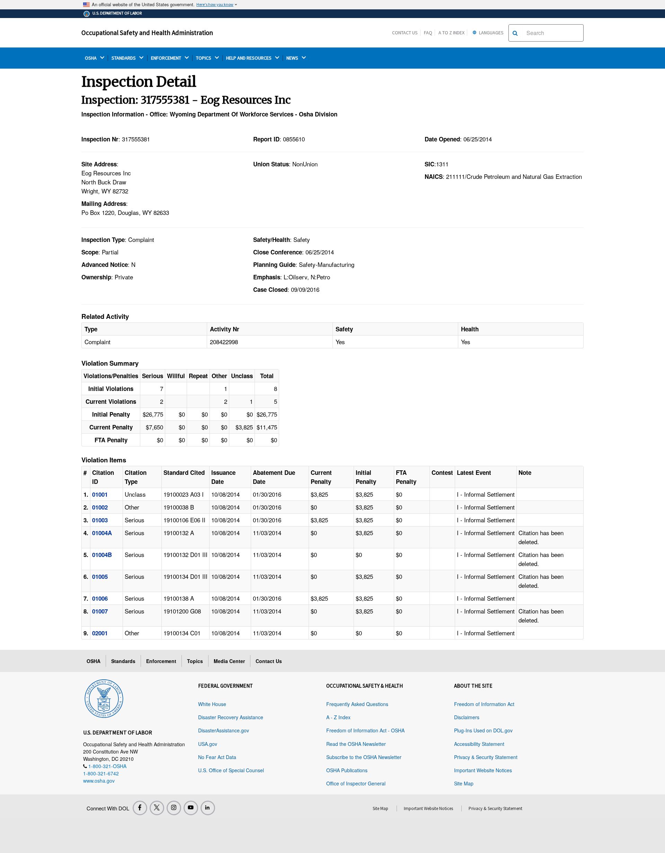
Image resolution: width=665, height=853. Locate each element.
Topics (195, 661)
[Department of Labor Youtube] (191, 808)
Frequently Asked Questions (357, 703)
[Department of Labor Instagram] (174, 808)
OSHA (91, 58)
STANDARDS (124, 58)
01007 (100, 611)
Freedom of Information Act (484, 703)
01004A (102, 533)
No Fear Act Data (217, 757)
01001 (100, 494)
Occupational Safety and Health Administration (147, 32)
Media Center (229, 661)
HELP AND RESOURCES (249, 58)
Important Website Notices (483, 770)
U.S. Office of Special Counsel (231, 770)
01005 (100, 576)
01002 (100, 507)
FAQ (428, 32)
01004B (102, 554)
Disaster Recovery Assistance (230, 717)
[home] (104, 697)
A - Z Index (338, 717)
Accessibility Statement (479, 743)
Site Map (463, 783)
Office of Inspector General (355, 783)
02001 (100, 633)
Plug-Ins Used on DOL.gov (483, 730)
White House (212, 703)
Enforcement (161, 661)
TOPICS (204, 58)
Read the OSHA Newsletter (356, 743)
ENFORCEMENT (166, 58)
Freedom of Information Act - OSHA (365, 730)
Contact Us (405, 32)
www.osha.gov (99, 780)
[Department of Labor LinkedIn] (208, 808)
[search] (515, 33)
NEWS (292, 58)
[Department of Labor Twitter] (157, 808)
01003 (100, 520)
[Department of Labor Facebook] (140, 808)
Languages (491, 32)
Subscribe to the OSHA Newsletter (363, 757)
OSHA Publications (346, 770)
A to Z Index (451, 32)
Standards (123, 661)
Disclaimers (466, 717)
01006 (100, 598)
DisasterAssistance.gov (223, 730)
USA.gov (207, 743)
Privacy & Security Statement (485, 757)
